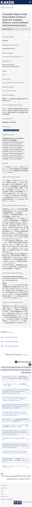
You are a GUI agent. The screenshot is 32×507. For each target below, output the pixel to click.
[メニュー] (30, 2)
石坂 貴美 (4, 112)
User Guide (4, 488)
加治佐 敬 (4, 110)
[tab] (17, 354)
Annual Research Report (11, 341)
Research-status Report (11, 337)
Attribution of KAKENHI (7, 499)
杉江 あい (4, 108)
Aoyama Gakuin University (9, 90)
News (2, 493)
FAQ (2, 491)
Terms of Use (4, 496)
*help (13, 134)
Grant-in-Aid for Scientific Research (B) (12, 56)
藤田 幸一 (4, 98)
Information (4, 485)
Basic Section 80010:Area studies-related (13, 82)
